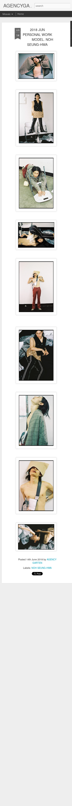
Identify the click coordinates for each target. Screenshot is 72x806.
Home (20, 14)
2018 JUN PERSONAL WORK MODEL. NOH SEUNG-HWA (37, 37)
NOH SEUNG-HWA (41, 567)
